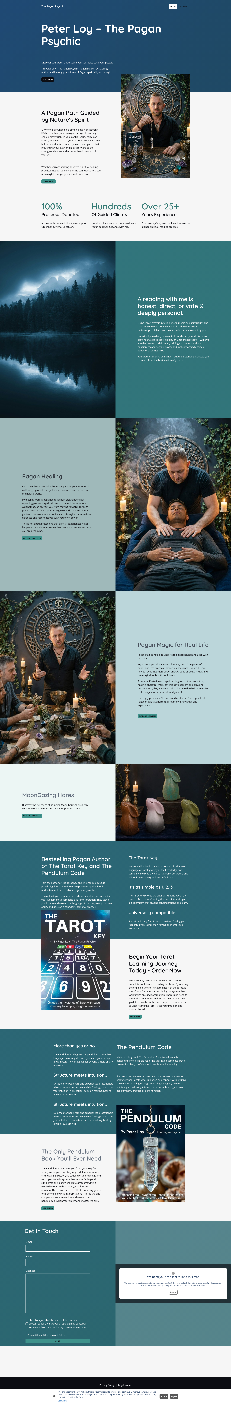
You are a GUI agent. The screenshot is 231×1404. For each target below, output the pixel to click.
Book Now (47, 79)
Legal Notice (125, 1385)
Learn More (48, 181)
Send (57, 1341)
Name (30, 1256)
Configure (62, 1400)
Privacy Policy (106, 1385)
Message (30, 1270)
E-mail (29, 1241)
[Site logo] (52, 10)
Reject (174, 1396)
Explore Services (32, 538)
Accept (173, 1292)
